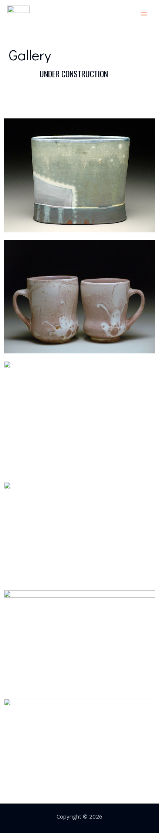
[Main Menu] (144, 14)
